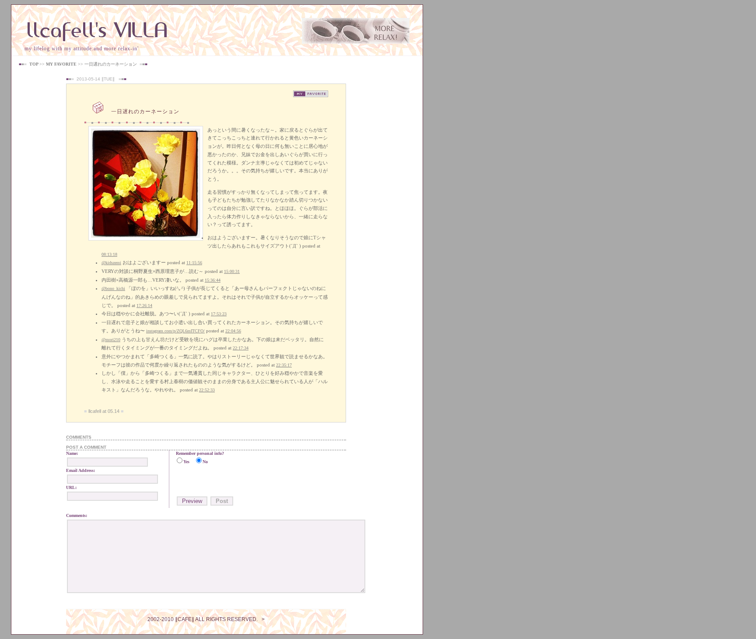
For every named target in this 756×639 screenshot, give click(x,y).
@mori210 (111, 339)
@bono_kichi (113, 288)
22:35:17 (284, 365)
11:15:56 (194, 262)
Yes (186, 461)
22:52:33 (207, 390)
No (205, 461)
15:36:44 (212, 280)
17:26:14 (144, 305)
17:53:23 (219, 313)
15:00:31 (232, 271)
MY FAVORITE (61, 64)
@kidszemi (111, 262)
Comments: (76, 515)
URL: (71, 487)
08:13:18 (109, 254)
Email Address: (80, 470)
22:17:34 (240, 348)
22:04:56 (233, 330)
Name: (72, 453)
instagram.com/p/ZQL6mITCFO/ (175, 330)
